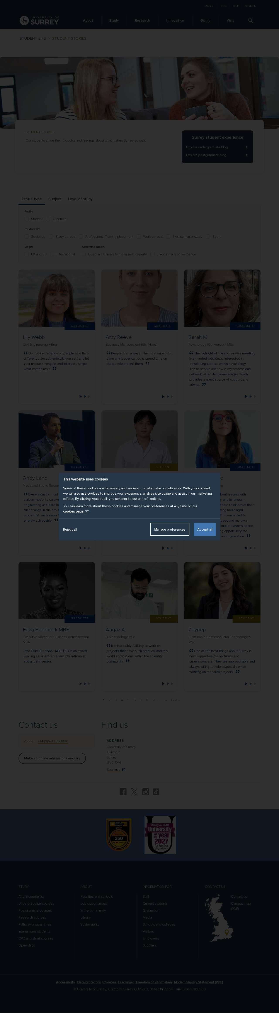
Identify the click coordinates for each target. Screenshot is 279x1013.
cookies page (73, 511)
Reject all (70, 529)
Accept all (204, 529)
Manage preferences (169, 529)
